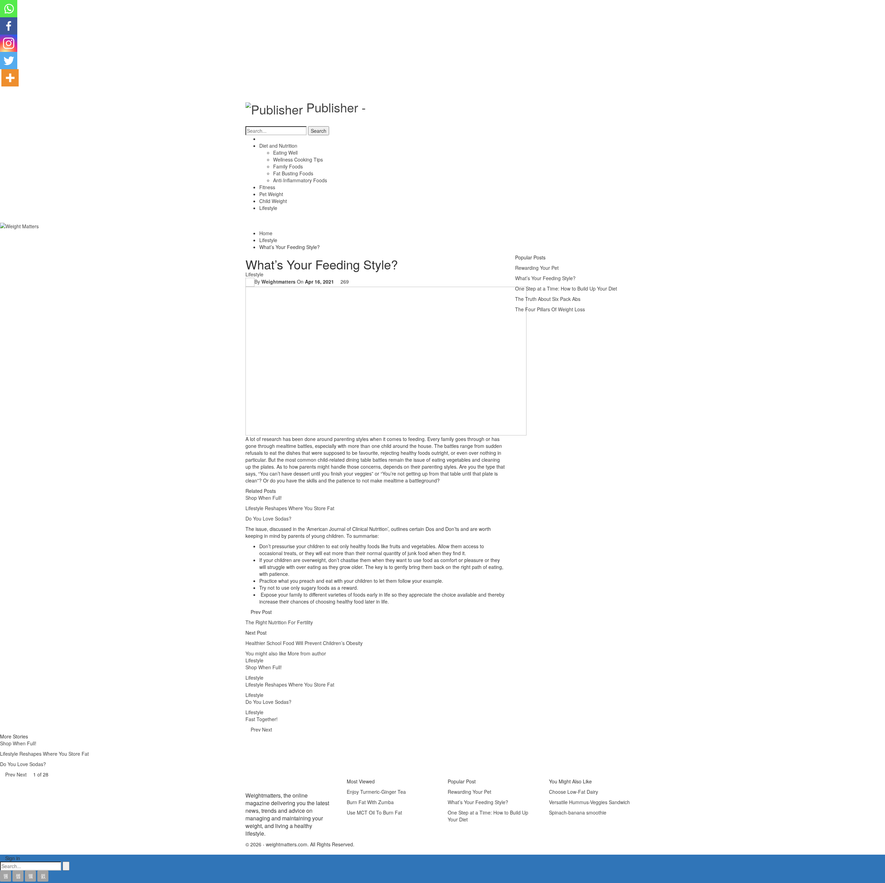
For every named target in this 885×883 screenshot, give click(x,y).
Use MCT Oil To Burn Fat (374, 812)
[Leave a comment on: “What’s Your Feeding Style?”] (351, 281)
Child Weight (273, 200)
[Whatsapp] (8, 8)
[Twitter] (8, 60)
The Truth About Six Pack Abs (547, 298)
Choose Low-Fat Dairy (573, 791)
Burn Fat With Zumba (370, 802)
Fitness (267, 187)
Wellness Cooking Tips (298, 159)
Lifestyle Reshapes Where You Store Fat (289, 508)
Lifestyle (268, 207)
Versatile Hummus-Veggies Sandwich (589, 802)
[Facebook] (8, 26)
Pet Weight (271, 194)
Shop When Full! (263, 497)
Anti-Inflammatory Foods (300, 180)
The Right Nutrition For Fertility (279, 622)
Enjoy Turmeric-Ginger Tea (376, 791)
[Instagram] (8, 43)
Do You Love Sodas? (268, 518)
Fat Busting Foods (293, 173)
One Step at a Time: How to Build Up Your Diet (566, 288)
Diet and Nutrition (278, 145)
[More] (10, 77)
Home (265, 138)
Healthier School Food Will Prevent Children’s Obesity (304, 643)
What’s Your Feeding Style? (545, 278)
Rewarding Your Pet (537, 267)
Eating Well (285, 152)
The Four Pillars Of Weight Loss (550, 309)
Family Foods (288, 166)
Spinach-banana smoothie (577, 812)
